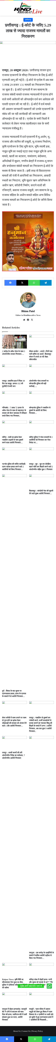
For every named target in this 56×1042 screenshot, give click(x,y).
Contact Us (26, 1031)
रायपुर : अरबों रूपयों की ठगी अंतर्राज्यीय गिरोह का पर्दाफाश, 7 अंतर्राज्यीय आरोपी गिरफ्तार (13, 755)
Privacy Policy (37, 1031)
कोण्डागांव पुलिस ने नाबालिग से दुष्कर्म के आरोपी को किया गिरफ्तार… (39, 410)
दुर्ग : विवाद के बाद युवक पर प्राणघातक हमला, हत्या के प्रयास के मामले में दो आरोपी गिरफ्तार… (14, 693)
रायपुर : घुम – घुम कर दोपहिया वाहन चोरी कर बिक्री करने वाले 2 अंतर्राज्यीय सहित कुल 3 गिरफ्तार (41, 466)
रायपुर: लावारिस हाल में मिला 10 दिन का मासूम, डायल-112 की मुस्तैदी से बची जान (13, 383)
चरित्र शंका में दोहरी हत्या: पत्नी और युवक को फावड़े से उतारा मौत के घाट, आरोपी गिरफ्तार (41, 982)
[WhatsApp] (34, 283)
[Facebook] (10, 283)
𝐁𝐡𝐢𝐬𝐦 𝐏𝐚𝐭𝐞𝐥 (28, 311)
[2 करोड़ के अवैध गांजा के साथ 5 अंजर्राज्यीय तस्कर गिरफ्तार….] (14, 342)
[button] (49, 986)
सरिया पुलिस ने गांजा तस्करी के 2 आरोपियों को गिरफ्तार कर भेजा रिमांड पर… (41, 440)
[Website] (24, 320)
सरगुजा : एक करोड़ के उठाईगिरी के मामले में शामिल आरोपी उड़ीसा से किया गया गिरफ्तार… (41, 955)
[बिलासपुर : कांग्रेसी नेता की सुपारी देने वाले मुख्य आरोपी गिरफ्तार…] (41, 481)
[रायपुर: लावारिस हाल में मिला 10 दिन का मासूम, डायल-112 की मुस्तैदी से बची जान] (14, 371)
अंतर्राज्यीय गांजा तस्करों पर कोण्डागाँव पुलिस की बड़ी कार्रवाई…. (39, 383)
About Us (16, 1031)
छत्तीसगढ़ (28, 20)
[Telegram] (46, 283)
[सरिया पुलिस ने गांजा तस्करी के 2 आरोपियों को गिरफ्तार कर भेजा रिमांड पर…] (41, 427)
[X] (22, 283)
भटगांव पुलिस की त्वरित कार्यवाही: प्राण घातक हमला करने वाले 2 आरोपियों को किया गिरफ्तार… (14, 466)
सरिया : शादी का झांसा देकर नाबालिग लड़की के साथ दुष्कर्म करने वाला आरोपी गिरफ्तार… (12, 440)
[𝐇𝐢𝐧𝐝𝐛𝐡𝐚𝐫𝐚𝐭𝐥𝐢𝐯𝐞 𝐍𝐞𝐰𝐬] (28, 8)
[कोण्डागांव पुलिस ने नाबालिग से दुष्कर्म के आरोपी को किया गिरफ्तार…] (41, 398)
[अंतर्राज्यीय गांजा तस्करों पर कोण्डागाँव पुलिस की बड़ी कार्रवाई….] (41, 371)
